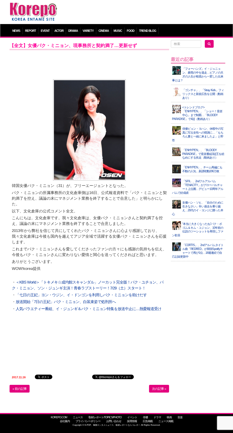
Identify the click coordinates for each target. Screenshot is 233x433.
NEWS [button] (16, 30)
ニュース (78, 417)
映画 (169, 417)
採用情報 (132, 421)
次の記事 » (159, 389)
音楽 (179, 417)
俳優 (145, 417)
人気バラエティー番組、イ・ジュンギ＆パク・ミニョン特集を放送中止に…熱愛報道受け (88, 309)
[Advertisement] (143, 12)
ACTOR (58, 30)
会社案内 (65, 421)
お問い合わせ (113, 421)
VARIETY (88, 30)
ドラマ (157, 417)
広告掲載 (148, 421)
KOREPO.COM (59, 417)
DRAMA (73, 30)
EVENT (45, 30)
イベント (132, 417)
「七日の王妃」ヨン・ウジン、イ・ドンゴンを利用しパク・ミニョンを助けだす (81, 295)
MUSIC (118, 30)
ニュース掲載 (165, 421)
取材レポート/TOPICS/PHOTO (105, 417)
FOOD (130, 30)
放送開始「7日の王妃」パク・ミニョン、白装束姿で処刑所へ (66, 302)
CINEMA (104, 30)
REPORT (30, 30)
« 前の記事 (20, 389)
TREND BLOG (147, 30)
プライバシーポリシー (88, 421)
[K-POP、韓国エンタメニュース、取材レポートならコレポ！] (33, 6)
